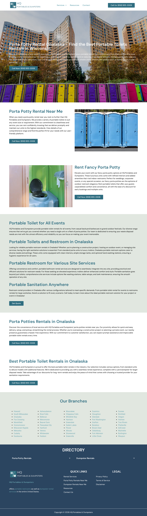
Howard (17, 411)
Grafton (95, 422)
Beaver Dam (45, 422)
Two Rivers (122, 422)
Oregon (121, 417)
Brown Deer (96, 428)
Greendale (70, 422)
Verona (43, 431)
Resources (74, 5)
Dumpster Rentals (85, 458)
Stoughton (96, 414)
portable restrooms (22, 489)
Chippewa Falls (72, 414)
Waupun (121, 436)
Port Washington (99, 420)
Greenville (70, 436)
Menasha (17, 431)
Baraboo (95, 425)
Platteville (122, 425)
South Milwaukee (21, 414)
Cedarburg (96, 431)
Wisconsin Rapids (21, 428)
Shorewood (70, 433)
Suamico (95, 411)
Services (60, 5)
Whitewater (44, 433)
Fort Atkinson (97, 433)
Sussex (121, 411)
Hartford (43, 428)
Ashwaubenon (45, 411)
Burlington (122, 433)
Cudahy (17, 433)
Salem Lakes (71, 425)
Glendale (95, 417)
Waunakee (70, 411)
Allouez (69, 431)
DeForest (121, 428)
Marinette (122, 431)
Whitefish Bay (71, 417)
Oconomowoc (19, 425)
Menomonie (44, 420)
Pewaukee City (46, 425)
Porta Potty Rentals (21, 458)
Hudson (43, 436)
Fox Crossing (19, 420)
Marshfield (18, 422)
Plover (68, 428)
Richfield (121, 414)
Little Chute (96, 436)
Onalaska (17, 417)
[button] (61, 5)
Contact (86, 5)
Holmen (121, 420)
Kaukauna (18, 436)
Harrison (69, 420)
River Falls (44, 414)
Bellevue (43, 417)
